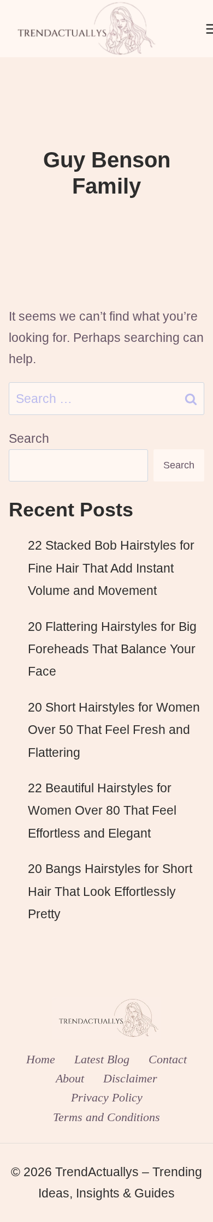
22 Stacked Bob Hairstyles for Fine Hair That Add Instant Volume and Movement (111, 568)
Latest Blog (101, 1059)
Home (40, 1059)
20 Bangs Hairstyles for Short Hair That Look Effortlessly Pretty (110, 891)
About (70, 1078)
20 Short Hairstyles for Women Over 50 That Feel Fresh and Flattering (114, 730)
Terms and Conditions (106, 1117)
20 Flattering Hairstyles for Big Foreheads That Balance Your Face (112, 649)
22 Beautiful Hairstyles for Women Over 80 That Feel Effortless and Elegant (102, 810)
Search (29, 438)
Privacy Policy (107, 1097)
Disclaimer (130, 1078)
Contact (168, 1059)
